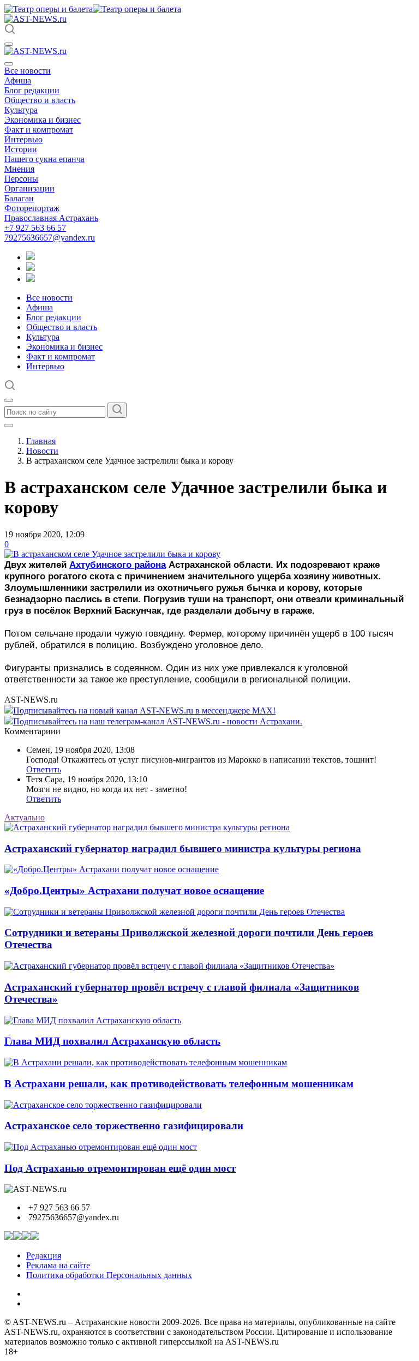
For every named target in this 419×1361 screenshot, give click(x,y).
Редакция (43, 1255)
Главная (41, 441)
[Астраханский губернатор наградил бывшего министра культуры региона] (147, 827)
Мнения (19, 168)
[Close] (8, 63)
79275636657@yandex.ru (49, 237)
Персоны (21, 178)
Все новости (27, 70)
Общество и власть (39, 100)
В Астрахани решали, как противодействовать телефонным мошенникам (179, 1083)
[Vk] (30, 279)
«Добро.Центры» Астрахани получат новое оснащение (134, 890)
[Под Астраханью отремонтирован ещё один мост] (100, 1147)
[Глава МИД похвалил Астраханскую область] (92, 1020)
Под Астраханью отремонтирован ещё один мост (120, 1168)
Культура (21, 110)
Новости (42, 450)
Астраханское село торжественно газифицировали (123, 1125)
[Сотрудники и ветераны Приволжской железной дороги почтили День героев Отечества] (174, 911)
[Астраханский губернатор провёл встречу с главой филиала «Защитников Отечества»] (169, 965)
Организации (29, 188)
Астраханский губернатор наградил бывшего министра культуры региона (182, 848)
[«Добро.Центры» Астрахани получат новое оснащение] (111, 869)
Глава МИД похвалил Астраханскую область (112, 1041)
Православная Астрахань (51, 218)
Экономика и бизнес (42, 119)
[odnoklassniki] (30, 268)
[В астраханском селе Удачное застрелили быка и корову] (112, 554)
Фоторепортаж (31, 208)
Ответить (43, 769)
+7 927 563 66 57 (35, 227)
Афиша (17, 80)
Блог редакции (31, 90)
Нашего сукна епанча (44, 159)
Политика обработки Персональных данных (109, 1275)
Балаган (19, 198)
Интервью (23, 139)
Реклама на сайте (58, 1265)
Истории (20, 149)
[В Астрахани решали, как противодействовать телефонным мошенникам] (145, 1062)
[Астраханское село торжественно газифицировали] (103, 1105)
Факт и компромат (38, 129)
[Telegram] (30, 257)
